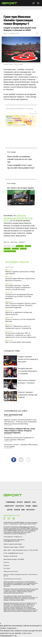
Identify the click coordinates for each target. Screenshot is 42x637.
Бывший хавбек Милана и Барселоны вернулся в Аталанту (20, 279)
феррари (27, 246)
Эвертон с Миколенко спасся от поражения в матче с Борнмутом (18, 327)
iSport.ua (6, 242)
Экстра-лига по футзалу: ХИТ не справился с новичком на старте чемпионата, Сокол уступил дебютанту (20, 335)
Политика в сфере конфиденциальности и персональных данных (20, 575)
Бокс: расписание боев (13, 414)
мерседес (7, 249)
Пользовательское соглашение (13, 579)
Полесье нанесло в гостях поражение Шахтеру (20, 320)
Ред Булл (23, 249)
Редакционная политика (11, 571)
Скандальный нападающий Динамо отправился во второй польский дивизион (19, 296)
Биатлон (27, 502)
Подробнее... (12, 628)
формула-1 (19, 246)
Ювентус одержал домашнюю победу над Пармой (20, 272)
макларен (15, 249)
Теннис (28, 506)
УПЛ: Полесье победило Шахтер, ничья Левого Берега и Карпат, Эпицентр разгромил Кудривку (20, 305)
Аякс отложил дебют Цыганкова (18, 342)
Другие (10, 509)
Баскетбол (20, 506)
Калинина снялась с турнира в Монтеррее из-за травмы (21, 445)
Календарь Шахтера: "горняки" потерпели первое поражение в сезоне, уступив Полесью (18, 287)
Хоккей (17, 509)
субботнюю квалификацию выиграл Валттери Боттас (18, 218)
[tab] (13, 459)
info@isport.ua (18, 537)
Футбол (20, 502)
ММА (23, 509)
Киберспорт (9, 506)
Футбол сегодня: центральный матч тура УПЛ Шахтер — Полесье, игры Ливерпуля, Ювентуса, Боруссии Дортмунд (20, 421)
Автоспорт (14, 242)
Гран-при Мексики (9, 251)
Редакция (6, 565)
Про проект (7, 568)
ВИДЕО (34, 506)
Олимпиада (10, 502)
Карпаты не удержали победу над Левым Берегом (18, 313)
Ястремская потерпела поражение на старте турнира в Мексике (19, 438)
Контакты (6, 562)
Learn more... (27, 633)
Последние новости (16, 262)
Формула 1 (22, 242)
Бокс (34, 502)
